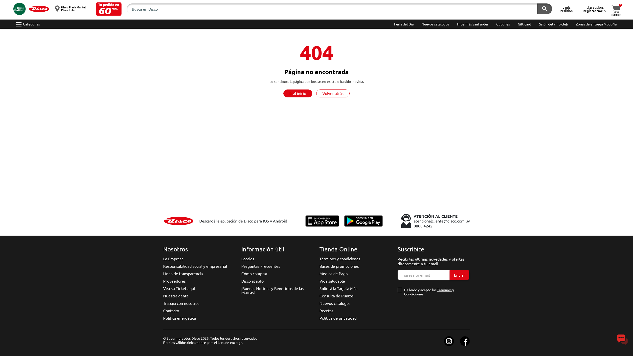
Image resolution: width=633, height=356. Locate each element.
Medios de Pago (333, 273)
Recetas (326, 310)
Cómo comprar (254, 273)
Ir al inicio (298, 93)
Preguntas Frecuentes (260, 266)
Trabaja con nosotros (181, 303)
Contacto (171, 310)
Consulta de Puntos (336, 296)
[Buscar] (544, 8)
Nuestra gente (176, 296)
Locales (247, 259)
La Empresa (173, 259)
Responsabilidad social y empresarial (195, 266)
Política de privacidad (338, 318)
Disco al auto (252, 281)
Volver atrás (332, 93)
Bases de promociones (339, 266)
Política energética (179, 318)
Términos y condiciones (339, 259)
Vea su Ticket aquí (179, 288)
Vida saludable (332, 281)
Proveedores (174, 281)
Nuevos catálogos (334, 303)
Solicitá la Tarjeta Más (338, 288)
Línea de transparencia (183, 273)
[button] (109, 9)
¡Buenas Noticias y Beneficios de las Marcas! (272, 290)
